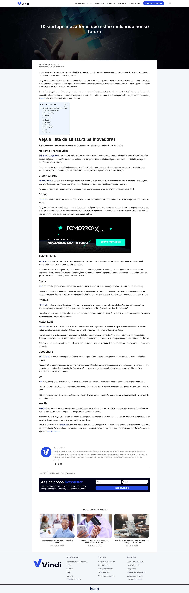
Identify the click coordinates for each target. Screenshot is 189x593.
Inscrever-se (122, 488)
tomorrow (71, 473)
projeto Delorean (53, 431)
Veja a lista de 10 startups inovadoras (54, 108)
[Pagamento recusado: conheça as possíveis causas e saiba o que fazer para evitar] (94, 526)
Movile (48, 132)
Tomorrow (64, 425)
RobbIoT (47, 122)
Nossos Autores (134, 3)
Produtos (121, 3)
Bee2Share (48, 127)
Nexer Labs (48, 125)
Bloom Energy (49, 113)
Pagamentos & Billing (82, 3)
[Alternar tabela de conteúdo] (65, 105)
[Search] (170, 3)
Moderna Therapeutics (52, 110)
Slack (47, 120)
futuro (42, 473)
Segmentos (98, 3)
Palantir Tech (49, 118)
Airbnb (47, 115)
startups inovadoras (56, 473)
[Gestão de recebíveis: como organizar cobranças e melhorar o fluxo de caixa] (131, 526)
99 (46, 130)
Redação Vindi (59, 448)
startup (42, 98)
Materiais (110, 3)
